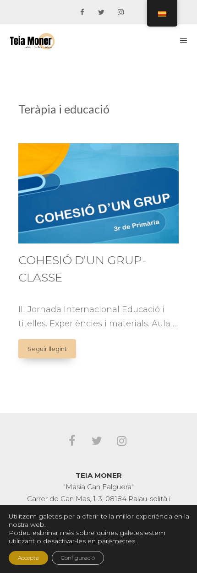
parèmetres (116, 541)
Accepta (28, 557)
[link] (82, 13)
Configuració (78, 557)
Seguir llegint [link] (51, 351)
